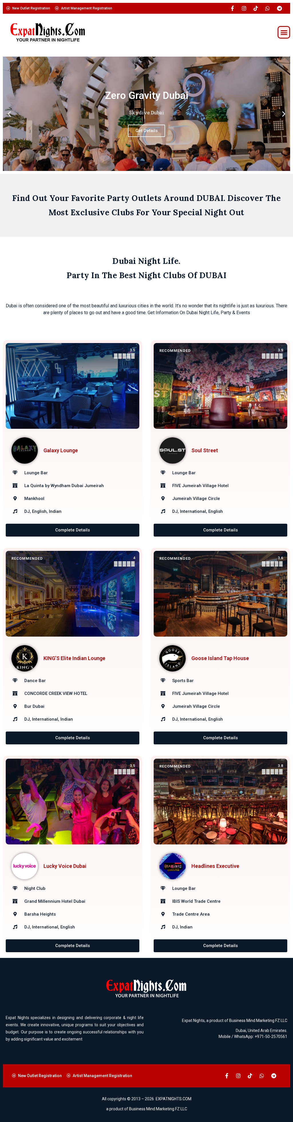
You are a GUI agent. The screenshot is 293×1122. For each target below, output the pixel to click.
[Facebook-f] (232, 8)
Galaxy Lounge (60, 450)
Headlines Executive (215, 866)
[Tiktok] (256, 8)
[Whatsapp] (267, 8)
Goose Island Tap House (220, 658)
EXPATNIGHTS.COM (173, 1099)
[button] (284, 32)
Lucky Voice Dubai (64, 866)
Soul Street (204, 450)
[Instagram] (244, 8)
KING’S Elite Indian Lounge (74, 658)
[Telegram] (279, 8)
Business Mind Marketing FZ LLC (258, 1020)
